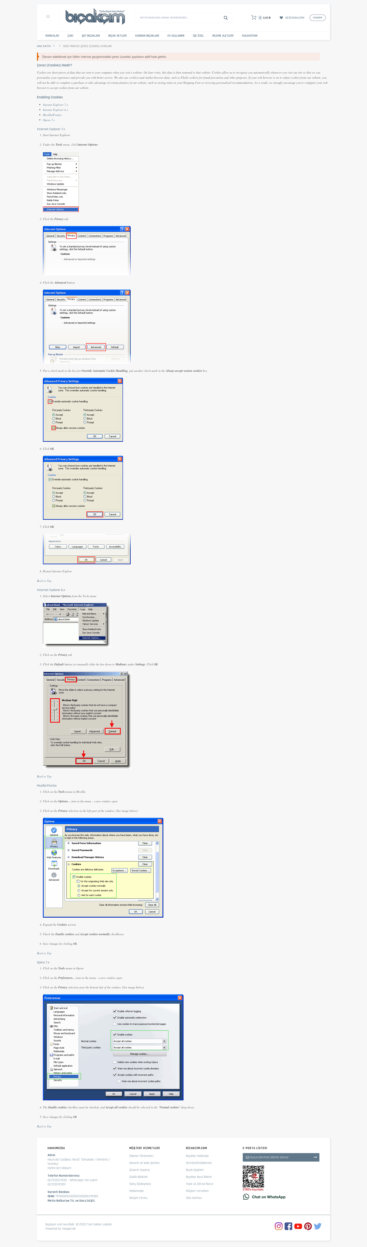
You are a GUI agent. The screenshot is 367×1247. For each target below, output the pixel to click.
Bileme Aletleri (223, 36)
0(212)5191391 (57, 1184)
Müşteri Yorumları (197, 1191)
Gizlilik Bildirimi (138, 1177)
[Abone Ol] (315, 1157)
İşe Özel (198, 36)
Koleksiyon (249, 36)
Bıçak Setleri (117, 36)
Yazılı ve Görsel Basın (199, 1184)
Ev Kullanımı (176, 36)
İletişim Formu (138, 1198)
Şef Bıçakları (91, 36)
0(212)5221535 (57, 1180)
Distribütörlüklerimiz (199, 1163)
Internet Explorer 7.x (55, 105)
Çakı (70, 36)
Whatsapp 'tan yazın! (83, 1180)
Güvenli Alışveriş (139, 1170)
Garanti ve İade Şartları (144, 1163)
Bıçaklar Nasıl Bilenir (199, 1177)
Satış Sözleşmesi (140, 1184)
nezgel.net (69, 1229)
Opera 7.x (49, 120)
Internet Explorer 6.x (55, 110)
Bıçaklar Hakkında (197, 1156)
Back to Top (44, 581)
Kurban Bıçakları (147, 36)
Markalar (52, 36)
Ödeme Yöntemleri (141, 1156)
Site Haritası (194, 1198)
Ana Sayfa (44, 46)
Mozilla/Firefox (52, 115)
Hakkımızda (136, 1191)
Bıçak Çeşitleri (195, 1170)
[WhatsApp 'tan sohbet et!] (281, 1196)
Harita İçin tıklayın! (59, 1168)
